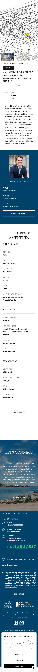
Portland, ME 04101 (16, 541)
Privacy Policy (11, 587)
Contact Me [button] (19, 497)
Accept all (19, 666)
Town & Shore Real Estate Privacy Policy (19, 630)
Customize (19, 660)
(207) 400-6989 (13, 532)
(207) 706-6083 (10, 198)
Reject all (19, 655)
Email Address (9, 565)
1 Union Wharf (14, 538)
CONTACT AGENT (19, 213)
